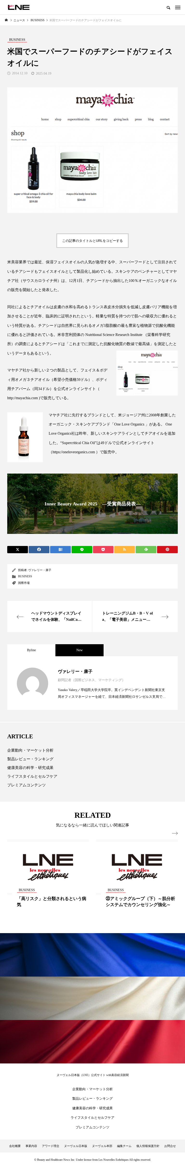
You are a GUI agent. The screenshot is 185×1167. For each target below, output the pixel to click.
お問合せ (170, 1146)
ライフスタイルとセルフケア (32, 776)
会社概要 (15, 1146)
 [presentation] (175, 833)
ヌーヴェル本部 (102, 1146)
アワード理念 (50, 1146)
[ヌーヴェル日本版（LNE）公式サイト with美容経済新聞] (18, 7)
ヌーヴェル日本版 (75, 1146)
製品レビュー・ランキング (30, 759)
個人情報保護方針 (147, 1146)
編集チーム (124, 1146)
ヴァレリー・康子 (39, 570)
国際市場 (24, 583)
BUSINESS (25, 576)
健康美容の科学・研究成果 (30, 768)
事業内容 (31, 1146)
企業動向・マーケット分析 (30, 750)
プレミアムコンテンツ (26, 785)
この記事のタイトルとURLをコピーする (92, 241)
